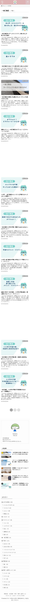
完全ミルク (7, 555)
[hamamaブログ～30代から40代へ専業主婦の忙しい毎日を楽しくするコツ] (15, 2)
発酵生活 (7, 531)
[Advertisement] (15, 160)
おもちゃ (7, 543)
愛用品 (6, 513)
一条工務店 (7, 537)
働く (6, 564)
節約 (6, 534)
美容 (6, 567)
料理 (6, 587)
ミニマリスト (8, 525)
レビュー (7, 510)
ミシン (6, 522)
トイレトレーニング (9, 549)
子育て (6, 540)
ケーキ (6, 576)
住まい (6, 528)
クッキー (7, 573)
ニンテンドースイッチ (10, 552)
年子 (6, 558)
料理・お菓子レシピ (9, 570)
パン (6, 578)
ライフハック (7, 520)
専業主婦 (6, 561)
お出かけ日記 (8, 546)
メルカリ (6, 516)
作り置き (7, 584)
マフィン (7, 581)
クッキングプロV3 (9, 505)
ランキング (7, 508)
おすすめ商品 (7, 502)
